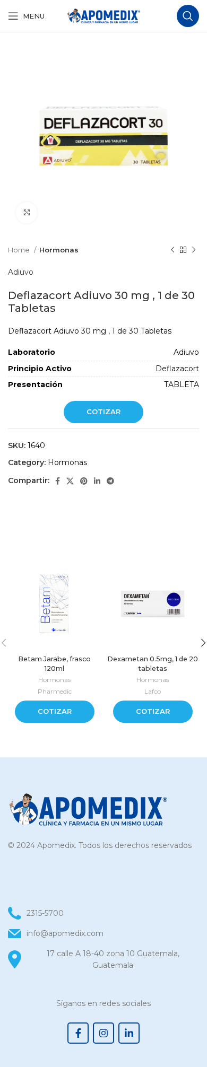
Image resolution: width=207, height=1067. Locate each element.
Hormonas (59, 250)
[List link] (103, 933)
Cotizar (103, 411)
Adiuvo (20, 272)
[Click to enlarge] (26, 212)
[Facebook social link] (57, 481)
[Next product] (193, 250)
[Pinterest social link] (84, 481)
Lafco (152, 691)
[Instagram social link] (103, 1033)
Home (19, 250)
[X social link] (70, 481)
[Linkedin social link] (97, 481)
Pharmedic (55, 691)
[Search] (187, 16)
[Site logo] (103, 15)
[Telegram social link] (110, 481)
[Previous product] (172, 250)
